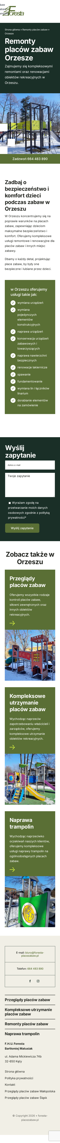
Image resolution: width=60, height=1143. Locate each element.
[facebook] (30, 981)
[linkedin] (46, 980)
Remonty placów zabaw (35, 29)
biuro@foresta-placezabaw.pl (32, 954)
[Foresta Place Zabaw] (14, 982)
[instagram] (38, 981)
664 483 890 (35, 968)
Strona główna (12, 29)
